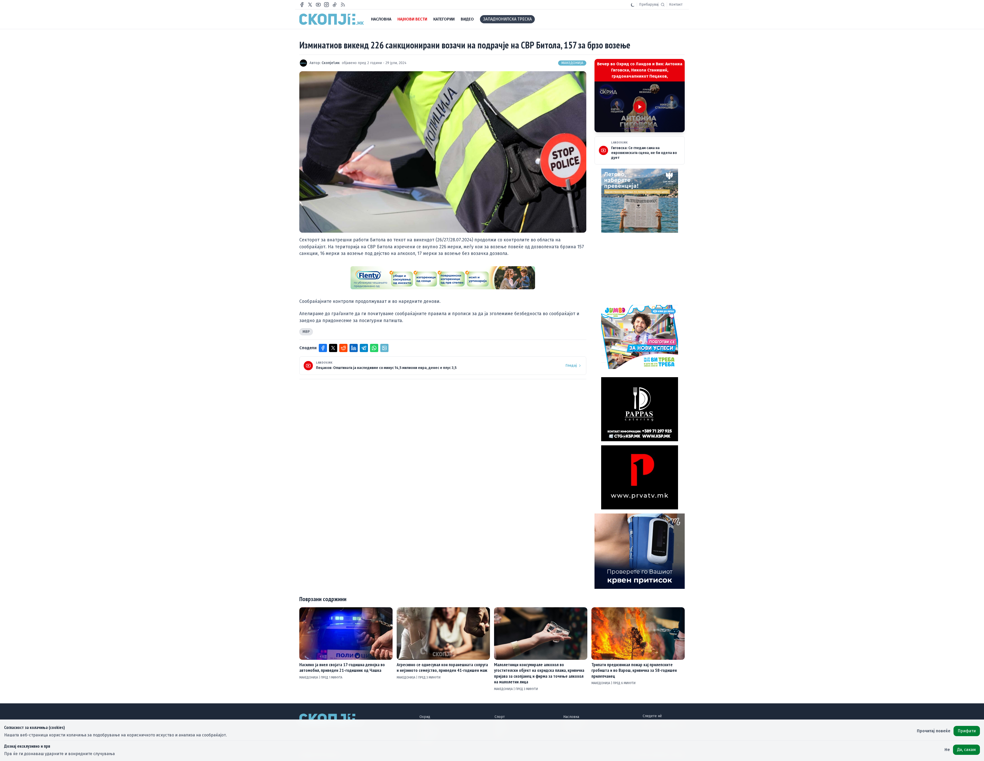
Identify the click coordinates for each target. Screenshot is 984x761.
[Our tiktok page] (334, 4)
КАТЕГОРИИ (444, 19)
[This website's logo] (331, 19)
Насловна (571, 717)
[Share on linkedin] (354, 348)
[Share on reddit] (343, 348)
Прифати (967, 730)
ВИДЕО (467, 19)
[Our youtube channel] (318, 4)
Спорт (500, 717)
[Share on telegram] (364, 348)
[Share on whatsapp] (374, 348)
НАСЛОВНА (381, 19)
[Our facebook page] (301, 4)
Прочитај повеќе (933, 730)
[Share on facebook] (323, 348)
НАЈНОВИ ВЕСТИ (412, 19)
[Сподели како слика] (384, 348)
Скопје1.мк (331, 63)
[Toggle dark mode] (633, 5)
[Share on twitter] (333, 348)
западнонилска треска (507, 19)
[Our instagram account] (326, 4)
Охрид (424, 717)
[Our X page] (310, 4)
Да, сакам (966, 749)
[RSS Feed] (342, 4)
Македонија (572, 63)
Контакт (676, 4)
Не (947, 749)
